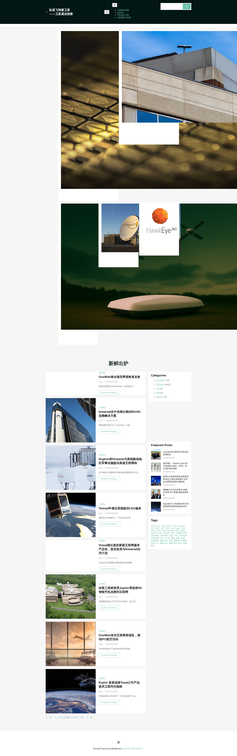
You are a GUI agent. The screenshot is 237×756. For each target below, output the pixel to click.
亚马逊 (166, 533)
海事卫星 (164, 540)
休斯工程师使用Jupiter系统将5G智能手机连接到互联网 (120, 589)
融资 (185, 543)
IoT (162, 528)
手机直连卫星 (157, 538)
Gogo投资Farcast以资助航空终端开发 (77, 334)
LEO (183, 528)
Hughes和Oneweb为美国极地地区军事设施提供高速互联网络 (120, 461)
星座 (173, 538)
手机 (176, 535)
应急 (171, 535)
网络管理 (173, 543)
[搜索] (187, 6)
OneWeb (170, 530)
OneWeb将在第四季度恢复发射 (119, 376)
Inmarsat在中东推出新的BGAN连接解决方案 (119, 413)
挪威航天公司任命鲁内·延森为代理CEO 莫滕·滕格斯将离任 (175, 492)
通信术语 (160, 397)
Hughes (181, 526)
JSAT (167, 528)
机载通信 (155, 540)
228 (71, 717)
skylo (183, 530)
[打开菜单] (106, 12)
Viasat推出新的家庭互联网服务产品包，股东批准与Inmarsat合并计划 (119, 549)
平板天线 (164, 535)
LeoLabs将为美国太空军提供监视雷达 (175, 453)
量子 (153, 546)
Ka (172, 528)
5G (158, 526)
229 (75, 717)
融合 (180, 543)
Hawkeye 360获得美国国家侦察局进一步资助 (158, 245)
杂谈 (158, 389)
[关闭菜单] (114, 5)
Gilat (163, 526)
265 (82, 717)
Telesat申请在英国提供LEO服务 (120, 508)
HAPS (169, 526)
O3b (164, 530)
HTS (175, 526)
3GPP (153, 526)
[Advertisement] (169, 421)
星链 (178, 538)
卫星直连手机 (182, 533)
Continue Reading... (110, 393)
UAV (160, 533)
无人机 (167, 538)
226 (64, 717)
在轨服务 (155, 535)
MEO (153, 530)
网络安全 (164, 543)
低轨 (173, 533)
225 (60, 717)
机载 (183, 538)
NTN (159, 530)
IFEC (157, 528)
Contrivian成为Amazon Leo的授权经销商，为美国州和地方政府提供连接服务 (148, 130)
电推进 (184, 540)
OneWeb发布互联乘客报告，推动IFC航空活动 (119, 637)
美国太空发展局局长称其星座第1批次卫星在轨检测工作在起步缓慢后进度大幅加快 (176, 479)
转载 (158, 393)
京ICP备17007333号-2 (132, 749)
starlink (154, 533)
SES (178, 530)
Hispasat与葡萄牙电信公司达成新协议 (117, 257)
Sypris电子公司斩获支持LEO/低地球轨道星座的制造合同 (176, 505)
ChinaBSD (160, 380)
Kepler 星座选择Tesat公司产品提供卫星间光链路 (119, 684)
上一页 (49, 717)
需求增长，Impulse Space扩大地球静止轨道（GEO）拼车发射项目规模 (175, 466)
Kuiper (177, 528)
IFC (152, 528)
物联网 (177, 540)
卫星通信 (102, 373)
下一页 (89, 717)
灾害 (171, 540)
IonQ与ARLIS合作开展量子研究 (85, 193)
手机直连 (183, 535)
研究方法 (155, 543)
